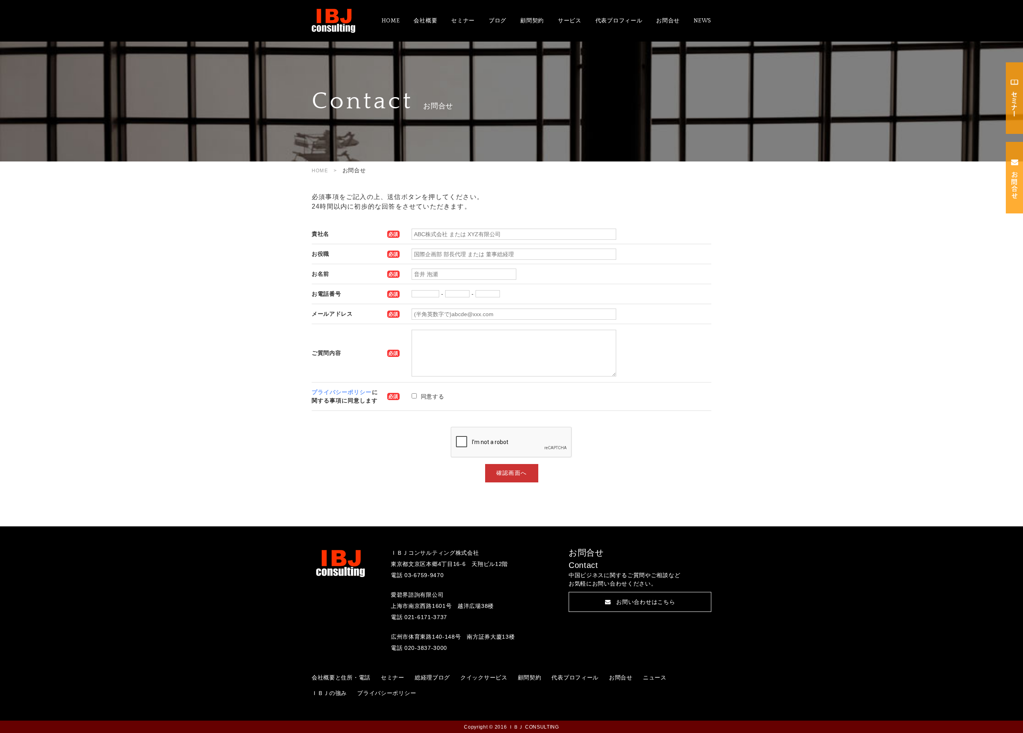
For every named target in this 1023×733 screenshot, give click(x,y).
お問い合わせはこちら (645, 602)
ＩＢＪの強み (329, 693)
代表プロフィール (619, 21)
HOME (391, 21)
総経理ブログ (432, 677)
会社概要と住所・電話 (341, 677)
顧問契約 (532, 21)
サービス (569, 21)
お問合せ (668, 21)
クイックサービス (484, 677)
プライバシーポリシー (342, 392)
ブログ (497, 21)
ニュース (655, 677)
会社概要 (425, 21)
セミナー (463, 21)
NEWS (702, 21)
